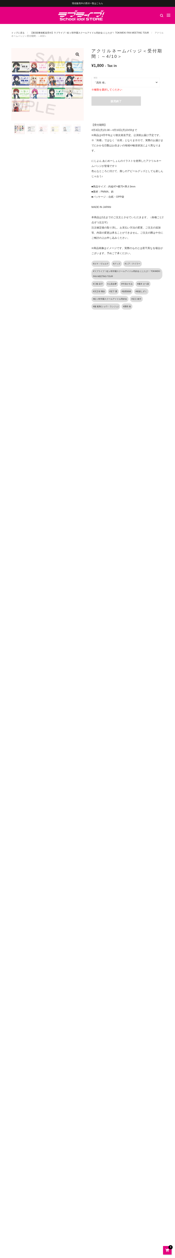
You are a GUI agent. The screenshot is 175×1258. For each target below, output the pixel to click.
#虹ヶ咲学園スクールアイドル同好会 (110, 299)
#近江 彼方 (136, 299)
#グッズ (116, 264)
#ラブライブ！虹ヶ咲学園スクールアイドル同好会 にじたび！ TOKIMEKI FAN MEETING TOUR (126, 274)
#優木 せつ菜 (143, 284)
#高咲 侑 (127, 306)
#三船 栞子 (98, 284)
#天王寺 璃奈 (99, 291)
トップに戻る (18, 32)
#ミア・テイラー (132, 264)
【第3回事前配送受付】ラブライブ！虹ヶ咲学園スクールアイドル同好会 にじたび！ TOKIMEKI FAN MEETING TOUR (89, 32)
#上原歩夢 (112, 284)
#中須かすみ (127, 284)
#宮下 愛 (113, 291)
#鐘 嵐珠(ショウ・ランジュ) (106, 306)
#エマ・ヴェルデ (101, 264)
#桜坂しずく (141, 291)
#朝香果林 (126, 291)
